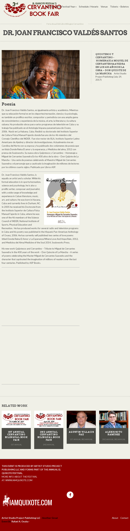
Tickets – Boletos (119, 6)
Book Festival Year (66, 6)
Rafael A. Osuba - (21, 521)
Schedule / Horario (88, 6)
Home (50, 6)
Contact (124, 518)
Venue (104, 6)
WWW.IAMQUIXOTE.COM (18, 480)
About (115, 518)
